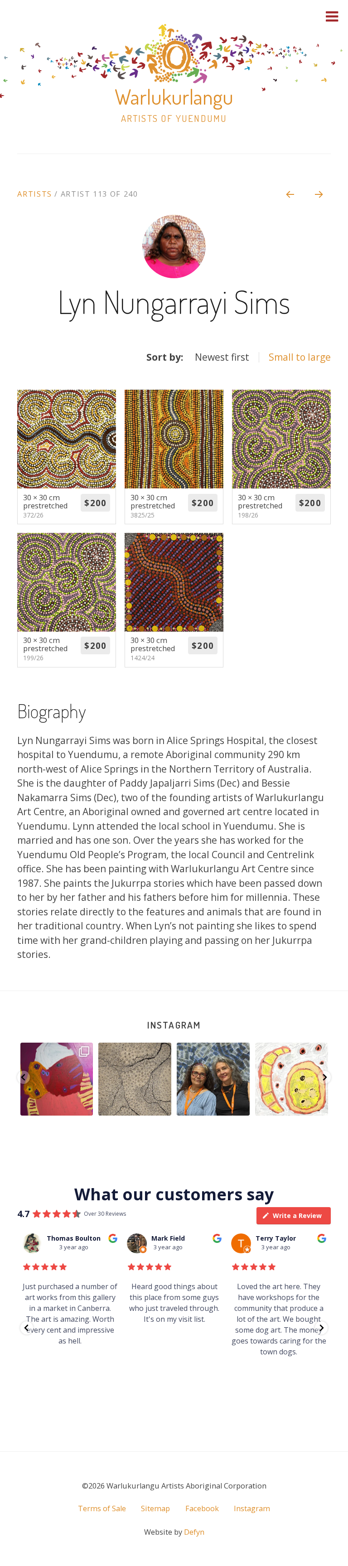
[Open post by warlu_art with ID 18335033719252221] (295, 1079)
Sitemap (155, 1508)
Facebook (202, 1508)
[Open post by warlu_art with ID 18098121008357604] (138, 1079)
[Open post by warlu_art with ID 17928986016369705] (217, 1079)
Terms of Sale (102, 1508)
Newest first (222, 357)
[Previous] (289, 194)
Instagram (174, 1025)
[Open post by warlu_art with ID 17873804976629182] (60, 1079)
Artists (34, 194)
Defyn (194, 1532)
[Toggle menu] (332, 16)
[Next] (319, 194)
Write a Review (297, 1215)
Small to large (300, 357)
